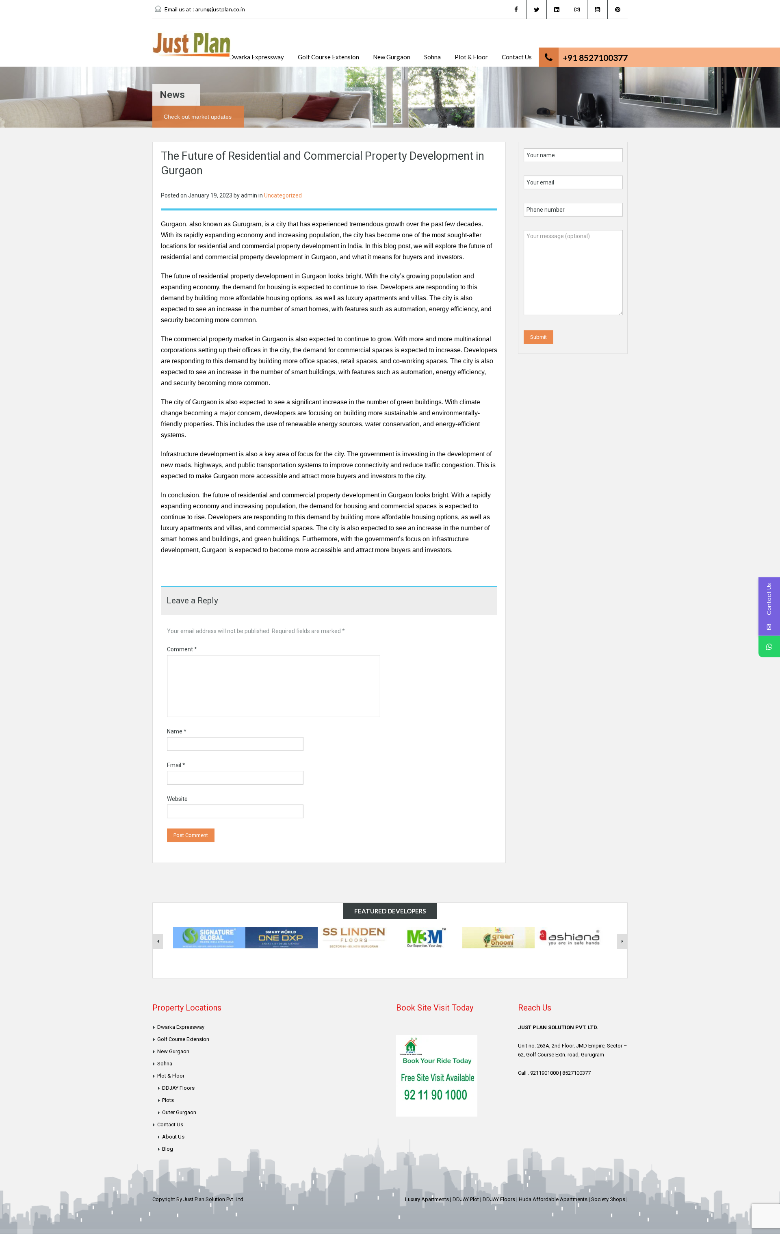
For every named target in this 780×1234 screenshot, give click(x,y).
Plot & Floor (471, 57)
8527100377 (576, 1073)
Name (176, 731)
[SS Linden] (354, 937)
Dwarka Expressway (256, 57)
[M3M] (426, 937)
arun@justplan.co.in (220, 9)
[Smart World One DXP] (281, 937)
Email (176, 765)
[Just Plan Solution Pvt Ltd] (192, 49)
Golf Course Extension (328, 57)
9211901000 (544, 1073)
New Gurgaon (391, 57)
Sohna (432, 57)
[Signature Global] (209, 937)
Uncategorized (283, 195)
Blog (167, 1149)
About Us (173, 1137)
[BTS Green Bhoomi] (498, 937)
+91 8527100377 (595, 57)
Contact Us (517, 57)
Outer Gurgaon (179, 1112)
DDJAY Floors (178, 1088)
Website (177, 799)
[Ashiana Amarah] (571, 937)
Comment (182, 649)
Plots (168, 1100)
